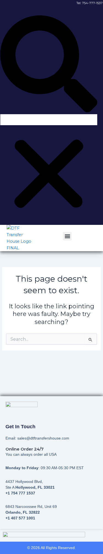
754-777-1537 (92, 3)
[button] (48, 64)
